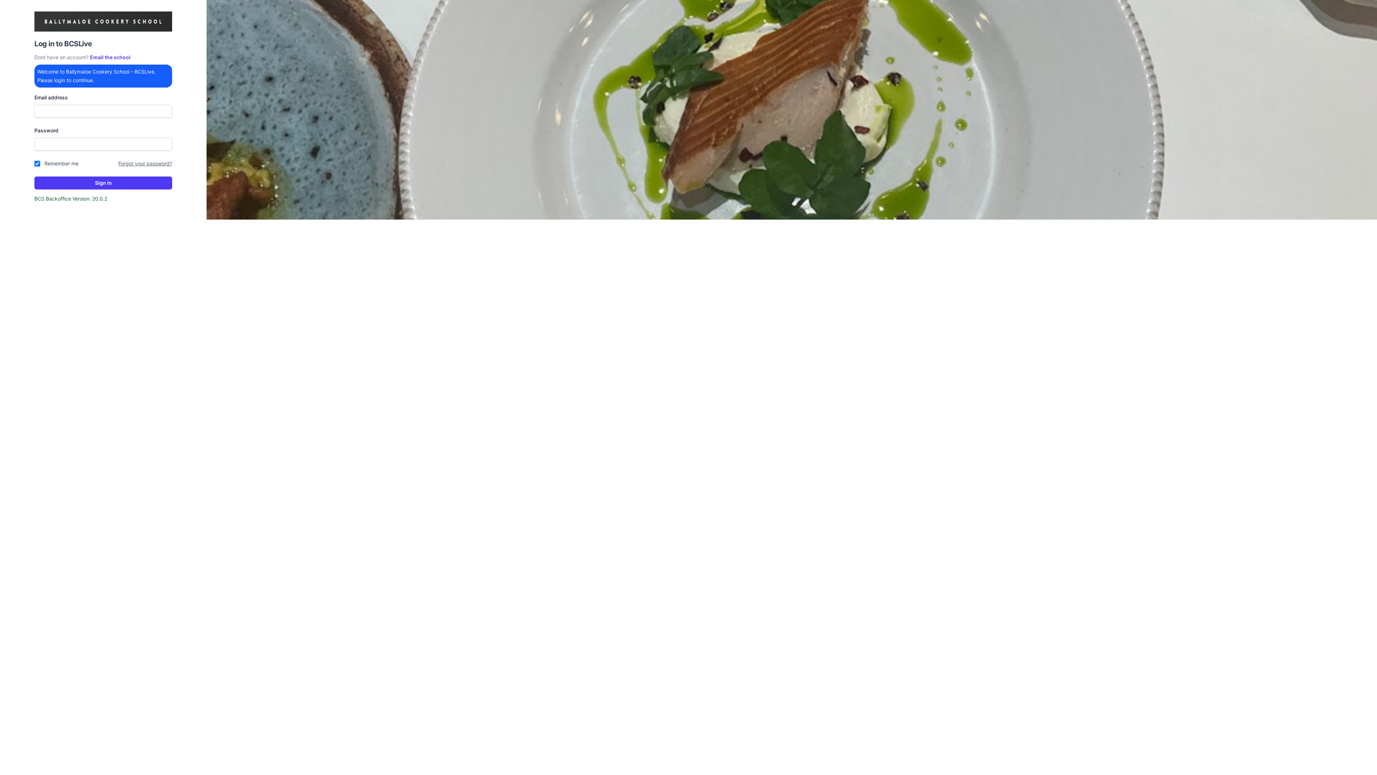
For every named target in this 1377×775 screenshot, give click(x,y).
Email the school (110, 57)
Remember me (61, 163)
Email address (51, 97)
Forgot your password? (145, 163)
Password (46, 130)
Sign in (103, 183)
